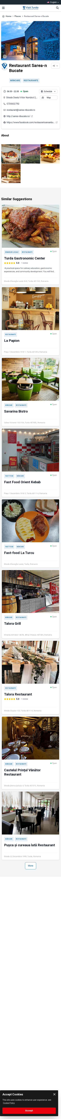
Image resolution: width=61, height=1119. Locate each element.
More (30, 865)
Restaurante (31, 80)
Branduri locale (12, 252)
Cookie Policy (9, 1103)
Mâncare (15, 80)
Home (8, 16)
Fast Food (9, 476)
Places (17, 16)
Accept (29, 1110)
